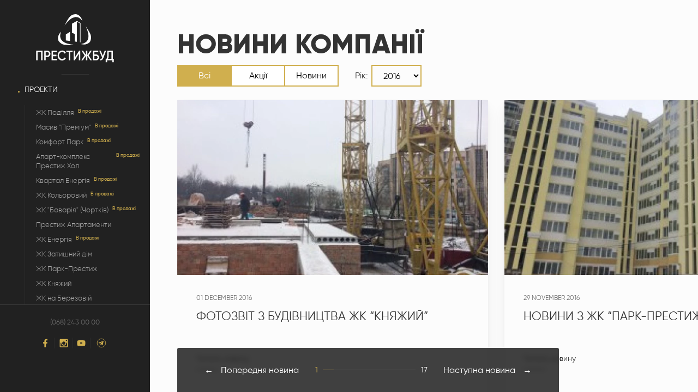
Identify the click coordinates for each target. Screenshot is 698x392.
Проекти (41, 89)
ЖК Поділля (55, 112)
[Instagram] (63, 343)
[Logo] (75, 39)
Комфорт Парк (59, 142)
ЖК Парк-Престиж (67, 269)
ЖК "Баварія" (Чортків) (72, 210)
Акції (258, 75)
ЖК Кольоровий (61, 195)
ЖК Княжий (53, 283)
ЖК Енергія (54, 239)
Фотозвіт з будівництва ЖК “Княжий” (312, 316)
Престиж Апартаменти (73, 224)
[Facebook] (45, 343)
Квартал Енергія (63, 180)
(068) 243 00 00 (75, 322)
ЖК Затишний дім (64, 254)
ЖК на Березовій (64, 298)
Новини (311, 75)
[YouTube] (81, 343)
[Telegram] (101, 343)
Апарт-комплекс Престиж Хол (63, 161)
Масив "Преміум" (63, 127)
